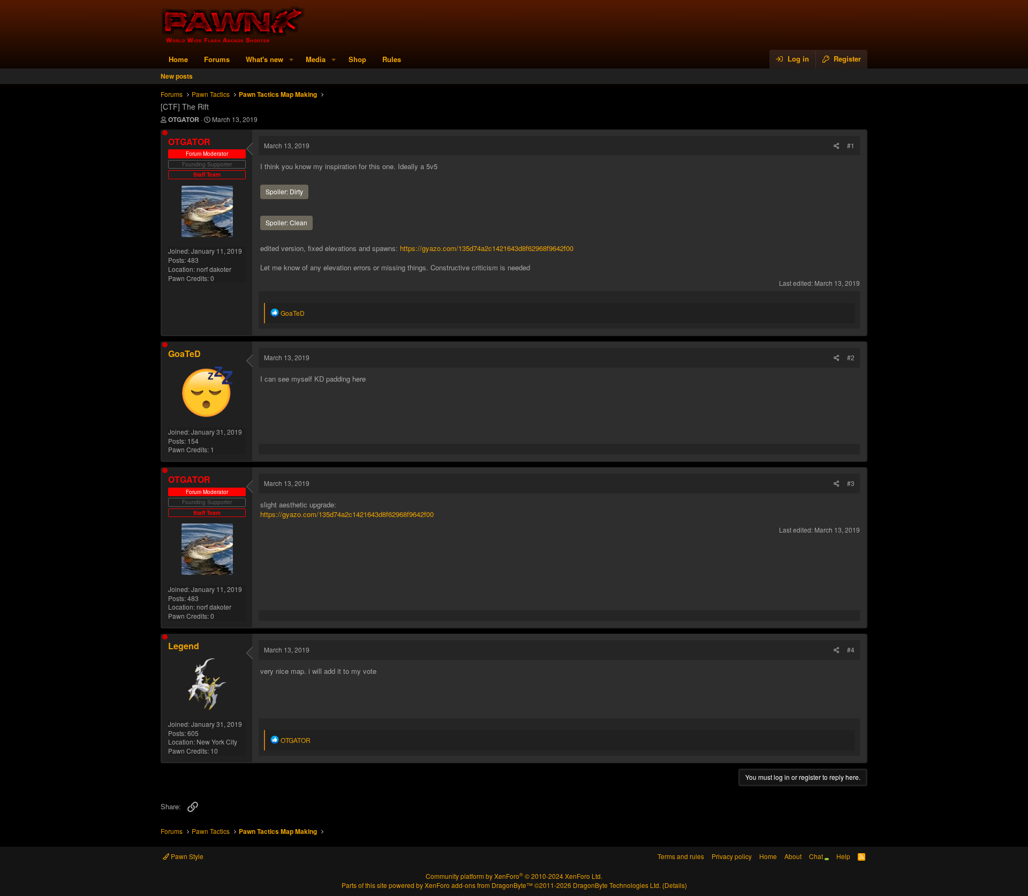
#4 (851, 649)
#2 (851, 357)
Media (316, 59)
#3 (851, 483)
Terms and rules (680, 856)
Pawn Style (186, 856)
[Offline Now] (165, 132)
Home (178, 59)
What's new (264, 59)
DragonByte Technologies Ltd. (617, 885)
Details (674, 885)
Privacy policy (732, 856)
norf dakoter (213, 269)
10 (214, 750)
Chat (817, 856)
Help (843, 856)
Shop (357, 59)
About (793, 856)
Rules (391, 59)
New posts (177, 76)
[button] (291, 59)
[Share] (836, 146)
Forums (217, 59)
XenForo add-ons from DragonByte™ (479, 885)
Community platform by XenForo (514, 875)
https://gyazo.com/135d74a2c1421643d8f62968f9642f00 (486, 248)
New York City (216, 741)
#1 (851, 145)
